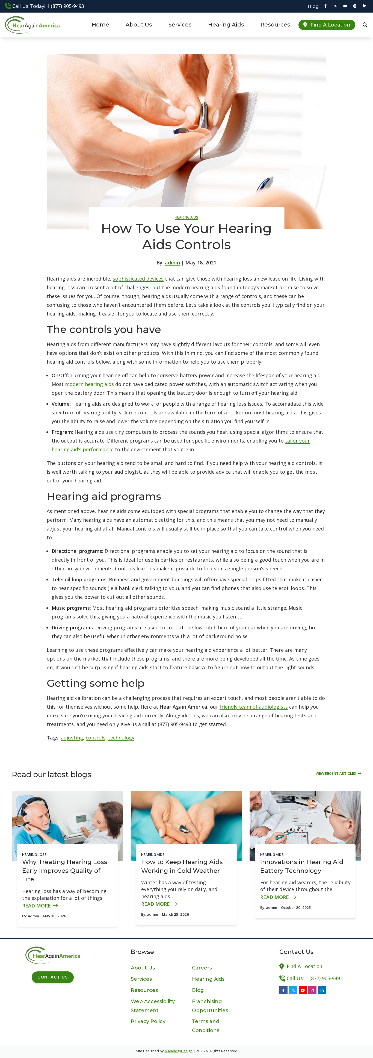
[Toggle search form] (365, 24)
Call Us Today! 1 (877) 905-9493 (48, 6)
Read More (36, 905)
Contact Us (52, 977)
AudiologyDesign (179, 1050)
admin (172, 262)
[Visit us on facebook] (325, 6)
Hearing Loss (34, 854)
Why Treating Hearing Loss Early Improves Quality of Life (64, 870)
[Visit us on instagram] (355, 6)
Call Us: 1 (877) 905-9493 (315, 978)
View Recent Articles (336, 773)
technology (121, 737)
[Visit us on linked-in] (365, 6)
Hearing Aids (186, 217)
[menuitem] (312, 6)
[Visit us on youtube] (345, 6)
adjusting (72, 737)
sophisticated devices (138, 278)
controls (95, 737)
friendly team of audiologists (254, 706)
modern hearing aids (89, 384)
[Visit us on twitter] (335, 6)
